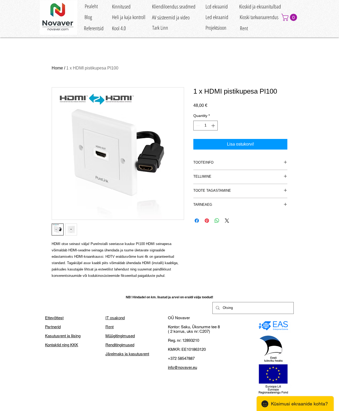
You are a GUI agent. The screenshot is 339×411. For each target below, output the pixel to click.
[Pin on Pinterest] (207, 220)
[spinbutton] (205, 125)
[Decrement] (197, 125)
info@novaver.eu (182, 367)
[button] (290, 17)
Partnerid (53, 327)
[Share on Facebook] (197, 220)
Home (57, 68)
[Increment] (213, 125)
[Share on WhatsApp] (217, 220)
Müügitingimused (120, 336)
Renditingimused (119, 345)
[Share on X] (227, 220)
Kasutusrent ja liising (63, 336)
